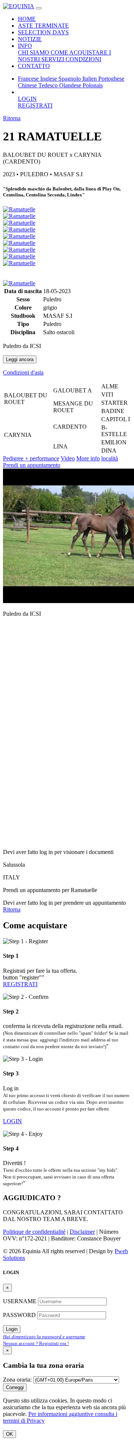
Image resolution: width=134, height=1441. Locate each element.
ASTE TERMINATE (43, 25)
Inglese (49, 78)
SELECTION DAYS (43, 32)
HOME (27, 19)
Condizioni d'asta (23, 372)
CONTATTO (34, 66)
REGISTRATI (35, 105)
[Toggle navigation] (39, 8)
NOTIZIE (30, 39)
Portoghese (111, 78)
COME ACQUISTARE (80, 52)
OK (9, 1434)
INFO (25, 46)
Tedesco (48, 85)
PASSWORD (20, 1315)
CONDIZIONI (83, 59)
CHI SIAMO (34, 52)
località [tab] (109, 458)
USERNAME (20, 1301)
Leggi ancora (20, 359)
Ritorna (11, 118)
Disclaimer (82, 1232)
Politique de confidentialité (34, 1232)
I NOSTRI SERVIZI (64, 55)
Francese (29, 78)
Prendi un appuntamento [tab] (31, 465)
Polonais (93, 85)
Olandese (71, 85)
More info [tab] (88, 458)
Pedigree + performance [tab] (31, 458)
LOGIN (27, 99)
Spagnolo (70, 78)
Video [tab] (68, 458)
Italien (90, 78)
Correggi (15, 1387)
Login (11, 1329)
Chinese (28, 85)
